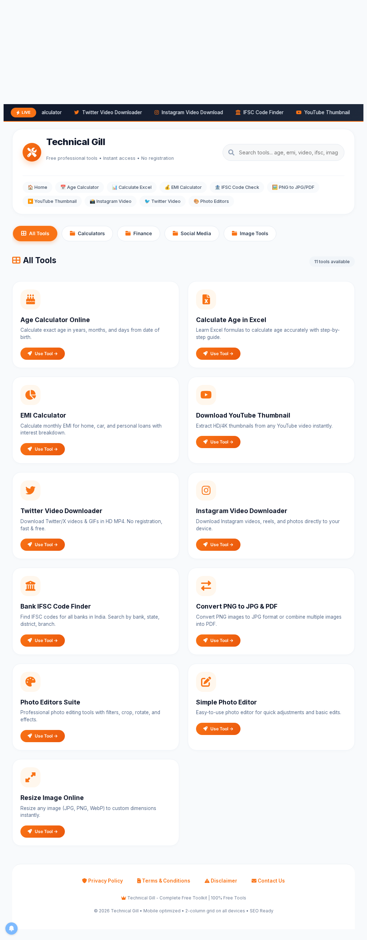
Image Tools (254, 233)
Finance (142, 233)
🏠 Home (37, 187)
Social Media (196, 233)
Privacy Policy (105, 881)
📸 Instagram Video (111, 201)
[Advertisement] (183, 50)
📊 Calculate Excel (132, 187)
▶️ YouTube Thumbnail (52, 201)
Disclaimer (223, 881)
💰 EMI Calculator (183, 187)
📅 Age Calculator (79, 187)
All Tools (39, 233)
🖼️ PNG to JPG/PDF (293, 187)
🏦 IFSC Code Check (237, 187)
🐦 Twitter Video (162, 201)
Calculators (91, 233)
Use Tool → (46, 353)
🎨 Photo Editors (211, 201)
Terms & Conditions (165, 881)
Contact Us (271, 881)
